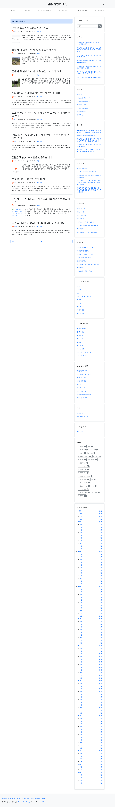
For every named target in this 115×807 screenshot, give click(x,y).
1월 (81, 554)
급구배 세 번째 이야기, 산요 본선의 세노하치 (35, 49)
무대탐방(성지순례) (81, 10)
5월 (81, 530)
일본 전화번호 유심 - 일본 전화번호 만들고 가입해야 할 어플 (89, 67)
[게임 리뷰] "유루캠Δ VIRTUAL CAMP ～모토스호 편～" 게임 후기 (40, 136)
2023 (79, 716)
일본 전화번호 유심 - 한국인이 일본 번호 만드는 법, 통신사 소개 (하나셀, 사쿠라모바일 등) (89, 49)
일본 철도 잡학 (81, 378)
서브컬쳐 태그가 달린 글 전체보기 (87, 232)
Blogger (37, 799)
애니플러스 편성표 (85, 456)
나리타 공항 (80, 306)
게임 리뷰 (82, 446)
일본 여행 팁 (93, 459)
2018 (79, 551)
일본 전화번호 (83, 463)
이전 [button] (70, 241)
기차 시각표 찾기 (82, 355)
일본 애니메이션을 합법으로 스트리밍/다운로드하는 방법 (89, 61)
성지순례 (92, 453)
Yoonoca (80, 432)
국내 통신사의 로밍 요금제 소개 (86, 135)
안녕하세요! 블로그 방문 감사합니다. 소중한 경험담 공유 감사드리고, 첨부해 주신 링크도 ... (89, 190)
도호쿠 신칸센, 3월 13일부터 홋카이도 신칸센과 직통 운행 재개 (41, 114)
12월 (81, 519)
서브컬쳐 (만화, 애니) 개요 (85, 247)
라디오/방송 (83, 449)
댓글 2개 (39, 31)
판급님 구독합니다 (82, 168)
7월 (81, 535)
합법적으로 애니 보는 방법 (85, 254)
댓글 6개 (39, 161)
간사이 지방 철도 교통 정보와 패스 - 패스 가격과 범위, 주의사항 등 (89, 72)
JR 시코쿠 (80, 345)
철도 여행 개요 (81, 381)
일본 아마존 (80, 212)
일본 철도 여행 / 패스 (44, 10)
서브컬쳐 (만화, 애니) (83, 98)
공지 (91, 446)
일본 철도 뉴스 (99, 10)
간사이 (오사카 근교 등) (84, 296)
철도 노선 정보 (83, 489)
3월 (81, 524)
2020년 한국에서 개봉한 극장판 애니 (88, 225)
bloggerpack (46, 802)
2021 (79, 646)
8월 (81, 538)
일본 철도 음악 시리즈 (85, 476)
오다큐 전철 (80, 349)
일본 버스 (97, 456)
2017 (79, 522)
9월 (81, 541)
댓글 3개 (39, 53)
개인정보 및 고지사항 (8, 799)
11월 (81, 516)
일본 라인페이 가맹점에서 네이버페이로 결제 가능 (38, 222)
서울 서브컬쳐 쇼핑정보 (84, 257)
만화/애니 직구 (81, 215)
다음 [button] (13, 241)
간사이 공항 (80, 313)
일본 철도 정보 (63, 10)
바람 (15, 31)
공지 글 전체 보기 (82, 416)
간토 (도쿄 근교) (82, 290)
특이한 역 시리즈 (82, 388)
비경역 (79, 384)
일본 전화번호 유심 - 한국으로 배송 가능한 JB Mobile (89, 56)
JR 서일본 (80, 342)
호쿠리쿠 (80, 303)
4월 (81, 527)
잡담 (94, 479)
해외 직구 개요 (81, 208)
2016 (79, 511)
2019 (79, 586)
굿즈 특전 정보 (81, 261)
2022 (79, 681)
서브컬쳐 (27, 10)
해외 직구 (14, 10)
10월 (81, 514)
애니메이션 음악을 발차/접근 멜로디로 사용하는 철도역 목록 (41, 200)
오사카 (79, 293)
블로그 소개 (80, 413)
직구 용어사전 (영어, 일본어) (85, 222)
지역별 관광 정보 (84, 482)
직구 (94, 486)
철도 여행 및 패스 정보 (84, 374)
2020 (79, 619)
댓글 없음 (39, 97)
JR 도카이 (80, 339)
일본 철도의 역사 (82, 371)
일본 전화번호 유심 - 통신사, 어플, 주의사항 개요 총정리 (89, 43)
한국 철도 (82, 496)
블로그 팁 (80, 115)
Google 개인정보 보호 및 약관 (25, 799)
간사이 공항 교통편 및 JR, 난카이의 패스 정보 (89, 78)
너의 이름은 (80, 229)
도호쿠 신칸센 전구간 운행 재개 (28, 179)
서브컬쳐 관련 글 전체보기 (85, 271)
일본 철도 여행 (84, 469)
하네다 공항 (80, 310)
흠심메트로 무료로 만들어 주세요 (87, 172)
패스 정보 (96, 492)
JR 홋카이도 (80, 332)
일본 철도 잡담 (84, 479)
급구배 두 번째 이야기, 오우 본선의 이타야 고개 (36, 71)
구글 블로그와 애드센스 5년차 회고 (30, 27)
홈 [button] (41, 241)
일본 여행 (82, 459)
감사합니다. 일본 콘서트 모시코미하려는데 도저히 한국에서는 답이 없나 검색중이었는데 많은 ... (89, 182)
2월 (81, 557)
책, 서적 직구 (81, 219)
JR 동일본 (80, 335)
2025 (79, 764)
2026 (79, 772)
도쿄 (78, 286)
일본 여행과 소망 (57, 4)
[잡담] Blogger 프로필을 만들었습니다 (32, 157)
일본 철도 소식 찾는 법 (84, 352)
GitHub (43, 799)
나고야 (79, 300)
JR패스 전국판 (81, 329)
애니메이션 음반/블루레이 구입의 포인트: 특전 (36, 93)
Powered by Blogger (24, 802)
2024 (79, 751)
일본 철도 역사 (83, 473)
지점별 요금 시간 (84, 486)
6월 (81, 532)
